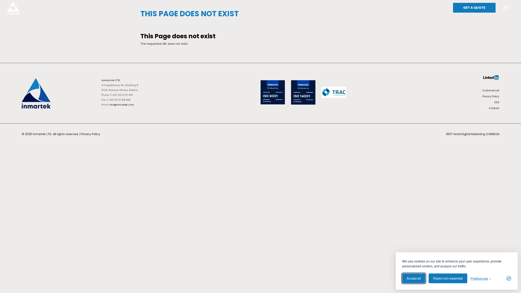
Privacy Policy (491, 96)
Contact (494, 108)
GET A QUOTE (474, 7)
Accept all (414, 278)
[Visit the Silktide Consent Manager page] (508, 278)
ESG (496, 102)
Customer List (490, 90)
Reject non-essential (448, 278)
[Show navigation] (505, 8)
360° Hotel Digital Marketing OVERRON (472, 134)
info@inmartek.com (121, 104)
